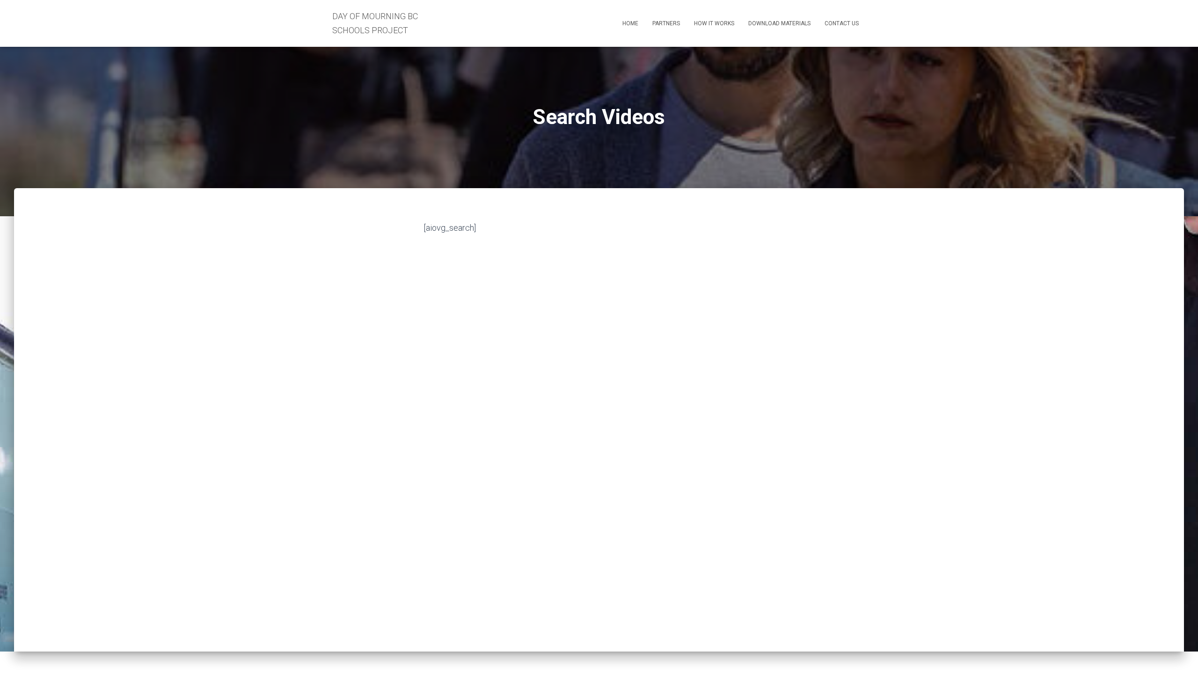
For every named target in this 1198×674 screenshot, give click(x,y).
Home (630, 23)
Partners (666, 23)
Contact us (842, 23)
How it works (714, 23)
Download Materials (779, 23)
